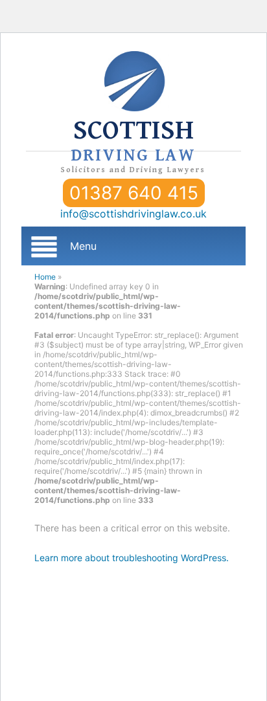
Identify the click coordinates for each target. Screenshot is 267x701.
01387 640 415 (133, 193)
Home (45, 277)
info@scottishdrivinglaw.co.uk (133, 213)
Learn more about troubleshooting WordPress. (131, 557)
